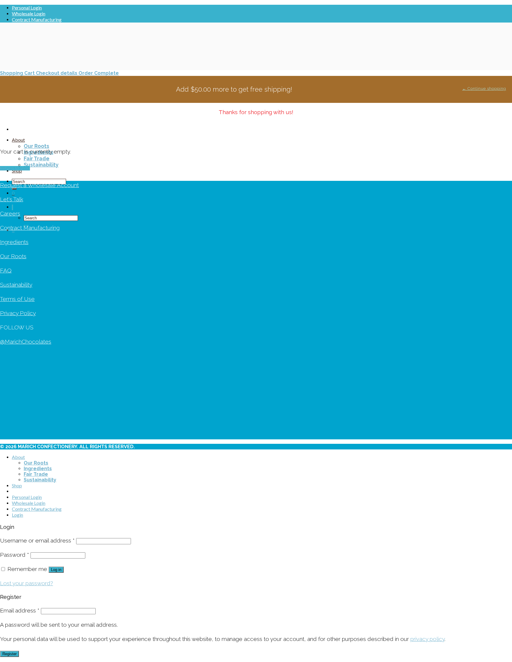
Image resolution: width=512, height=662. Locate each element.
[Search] (12, 207)
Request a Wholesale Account (39, 185)
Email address (19, 610)
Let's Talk (11, 199)
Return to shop (15, 168)
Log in (56, 569)
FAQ (6, 270)
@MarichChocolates (25, 341)
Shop (17, 485)
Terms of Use (17, 299)
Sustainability (41, 165)
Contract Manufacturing (37, 19)
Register (9, 654)
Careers (10, 213)
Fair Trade (36, 158)
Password (14, 554)
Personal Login (27, 7)
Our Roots (36, 146)
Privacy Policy (18, 313)
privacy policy (427, 639)
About (18, 140)
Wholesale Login (28, 13)
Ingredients (14, 242)
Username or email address (37, 540)
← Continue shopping (484, 88)
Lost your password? (26, 583)
